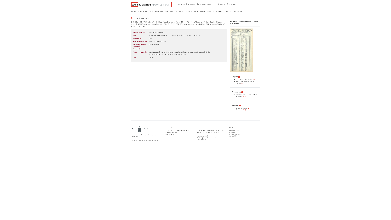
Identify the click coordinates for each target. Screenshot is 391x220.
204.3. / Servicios (196, 22)
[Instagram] (186, 4)
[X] (184, 4)
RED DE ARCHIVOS (185, 12)
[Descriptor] (246, 96)
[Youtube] (182, 4)
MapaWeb (232, 132)
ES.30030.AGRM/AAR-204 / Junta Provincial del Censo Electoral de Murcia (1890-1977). (160, 22)
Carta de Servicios (234, 134)
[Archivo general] (151, 4)
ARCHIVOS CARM (199, 12)
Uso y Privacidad (234, 130)
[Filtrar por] (254, 79)
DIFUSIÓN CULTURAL (214, 12)
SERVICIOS (173, 12)
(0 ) (222, 4)
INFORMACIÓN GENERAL (139, 12)
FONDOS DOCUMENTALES (159, 12)
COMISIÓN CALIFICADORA (233, 12)
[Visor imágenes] (241, 50)
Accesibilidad (233, 136)
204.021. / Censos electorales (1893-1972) (152, 24)
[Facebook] (179, 4)
